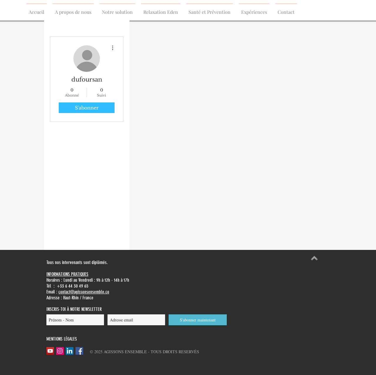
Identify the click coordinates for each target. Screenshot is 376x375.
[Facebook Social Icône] (79, 351)
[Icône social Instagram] (60, 351)
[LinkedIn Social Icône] (69, 351)
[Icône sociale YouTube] (50, 351)
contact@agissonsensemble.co (83, 292)
